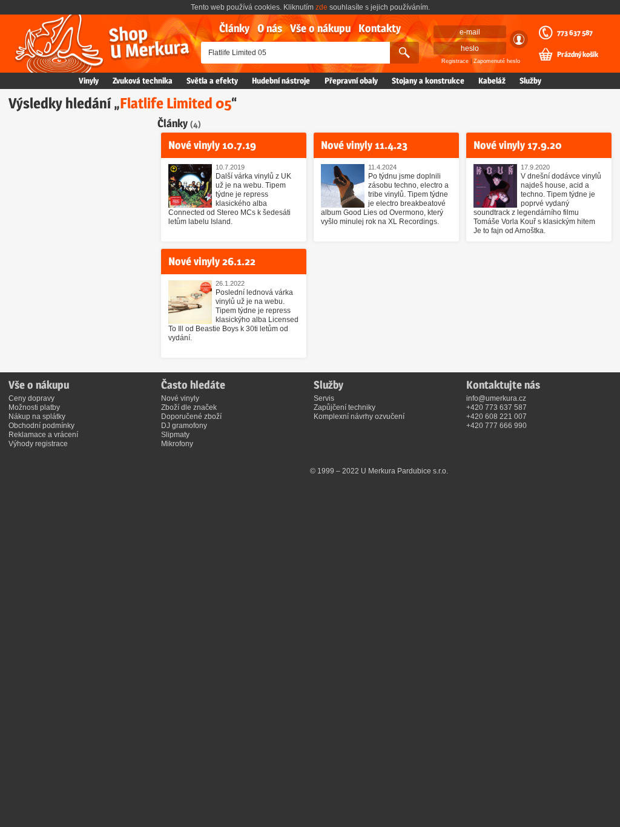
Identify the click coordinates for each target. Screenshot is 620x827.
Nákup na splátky (36, 416)
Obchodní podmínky (41, 425)
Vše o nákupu (320, 28)
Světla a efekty (212, 80)
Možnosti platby (34, 407)
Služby (530, 80)
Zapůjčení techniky (344, 407)
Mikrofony (177, 444)
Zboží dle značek (189, 407)
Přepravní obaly (351, 80)
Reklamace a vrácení (43, 434)
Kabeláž (492, 80)
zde (321, 7)
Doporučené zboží (191, 416)
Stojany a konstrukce (428, 80)
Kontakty (379, 28)
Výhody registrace (38, 444)
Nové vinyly (180, 398)
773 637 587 (575, 32)
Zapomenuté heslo (496, 61)
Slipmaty (175, 434)
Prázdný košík (577, 54)
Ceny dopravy (31, 398)
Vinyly (89, 80)
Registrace (455, 61)
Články (234, 28)
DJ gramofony (184, 425)
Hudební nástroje (281, 80)
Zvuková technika (143, 80)
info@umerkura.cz (496, 398)
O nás (269, 28)
